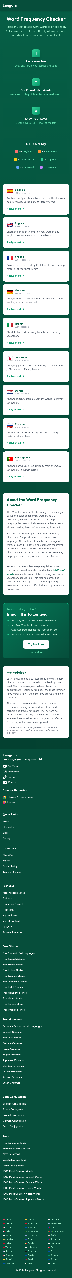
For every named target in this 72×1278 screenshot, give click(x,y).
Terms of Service (12, 872)
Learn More (36, 652)
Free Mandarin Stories (15, 993)
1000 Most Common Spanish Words (22, 1177)
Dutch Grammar (11, 1083)
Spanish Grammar (12, 1032)
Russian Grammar (12, 1077)
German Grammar (13, 1043)
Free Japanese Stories (15, 982)
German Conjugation (14, 1121)
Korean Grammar (12, 1072)
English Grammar (12, 1055)
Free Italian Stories (13, 970)
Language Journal (13, 904)
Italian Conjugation (13, 1115)
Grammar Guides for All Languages (22, 1026)
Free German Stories (14, 976)
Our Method (9, 827)
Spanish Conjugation (14, 1104)
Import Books (10, 915)
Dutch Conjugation (13, 1126)
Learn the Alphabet (13, 1166)
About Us (8, 855)
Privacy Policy (10, 866)
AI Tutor (7, 927)
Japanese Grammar (13, 1060)
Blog (5, 833)
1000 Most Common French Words (22, 1188)
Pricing (6, 838)
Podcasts (8, 898)
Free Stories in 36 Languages (19, 953)
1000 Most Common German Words (22, 1182)
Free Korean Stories (13, 1004)
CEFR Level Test (11, 1154)
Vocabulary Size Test (14, 1160)
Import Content (11, 921)
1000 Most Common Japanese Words (23, 1199)
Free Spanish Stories (14, 959)
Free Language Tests (14, 1143)
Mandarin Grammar (13, 1066)
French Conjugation (13, 1109)
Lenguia (10, 6)
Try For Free (36, 644)
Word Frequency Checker (16, 1149)
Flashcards (9, 910)
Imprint (6, 861)
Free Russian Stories (14, 1010)
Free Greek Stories (13, 998)
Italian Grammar (12, 1049)
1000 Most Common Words (18, 1171)
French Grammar (12, 1038)
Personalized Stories (14, 893)
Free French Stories (13, 965)
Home (6, 821)
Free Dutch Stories (13, 987)
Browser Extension (13, 932)
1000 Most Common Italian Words (21, 1194)
